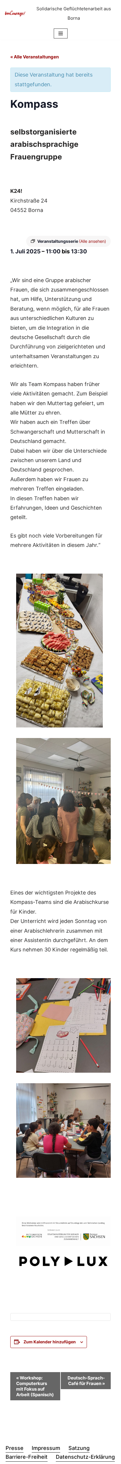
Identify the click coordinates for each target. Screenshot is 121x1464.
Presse (14, 1448)
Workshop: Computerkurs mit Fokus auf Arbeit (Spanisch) (35, 1386)
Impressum (46, 1448)
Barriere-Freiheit (27, 1457)
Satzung (79, 1448)
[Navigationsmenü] (61, 33)
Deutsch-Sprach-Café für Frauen (86, 1380)
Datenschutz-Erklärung (85, 1457)
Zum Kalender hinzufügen (49, 1341)
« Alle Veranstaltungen (34, 57)
